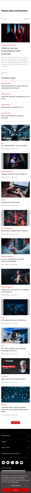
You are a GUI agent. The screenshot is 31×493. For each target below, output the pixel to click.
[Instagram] (17, 462)
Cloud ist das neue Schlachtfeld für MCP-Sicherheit (11, 51)
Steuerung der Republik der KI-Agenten (14, 231)
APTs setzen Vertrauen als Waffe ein (13, 320)
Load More (15, 422)
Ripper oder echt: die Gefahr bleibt (13, 379)
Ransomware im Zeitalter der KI (12, 107)
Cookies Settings (15, 485)
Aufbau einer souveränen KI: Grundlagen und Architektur (15, 291)
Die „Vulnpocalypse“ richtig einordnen (14, 145)
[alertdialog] (15, 482)
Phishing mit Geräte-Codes (10, 202)
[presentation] (15, 33)
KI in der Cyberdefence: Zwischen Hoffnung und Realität (12, 260)
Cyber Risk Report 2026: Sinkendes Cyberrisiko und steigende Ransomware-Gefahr (15, 409)
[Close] (29, 473)
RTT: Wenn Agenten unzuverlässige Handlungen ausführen (13, 349)
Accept (15, 490)
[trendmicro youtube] (21, 462)
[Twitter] (12, 462)
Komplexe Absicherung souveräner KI (14, 174)
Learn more (15, 482)
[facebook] (8, 462)
